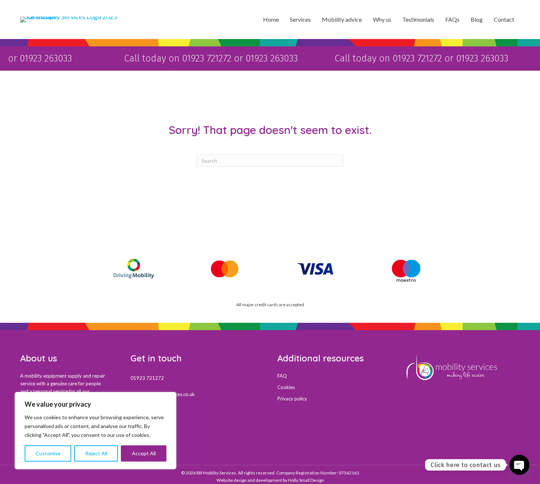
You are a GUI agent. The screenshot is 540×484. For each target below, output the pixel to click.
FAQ (282, 376)
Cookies (286, 387)
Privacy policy (292, 399)
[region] (95, 430)
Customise (48, 453)
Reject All (96, 453)
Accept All (144, 453)
